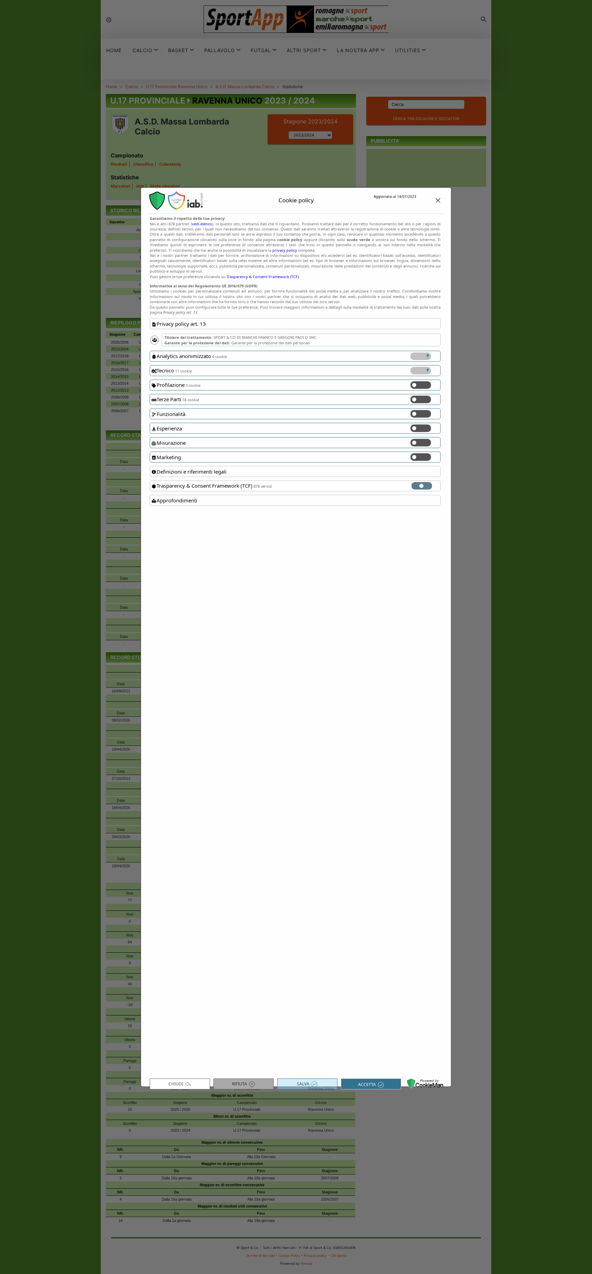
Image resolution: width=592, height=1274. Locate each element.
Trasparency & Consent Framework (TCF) (262, 276)
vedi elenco (202, 223)
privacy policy (284, 249)
